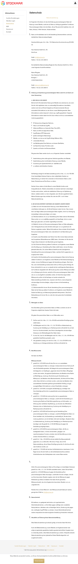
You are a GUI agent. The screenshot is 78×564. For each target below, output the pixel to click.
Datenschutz (10, 23)
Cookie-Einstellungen (12, 18)
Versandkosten (50, 550)
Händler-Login (10, 21)
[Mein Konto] (75, 3)
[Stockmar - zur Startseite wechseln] (12, 3)
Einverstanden (39, 561)
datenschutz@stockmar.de (42, 85)
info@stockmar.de (40, 57)
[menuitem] (75, 3)
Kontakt (8, 32)
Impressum (9, 29)
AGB (7, 26)
